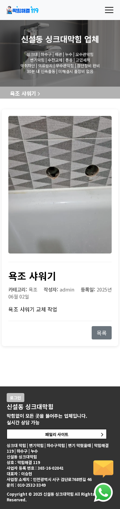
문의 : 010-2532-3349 (26, 485)
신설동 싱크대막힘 (51, 39)
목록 (102, 333)
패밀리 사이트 (56, 434)
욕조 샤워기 (23, 93)
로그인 (15, 397)
